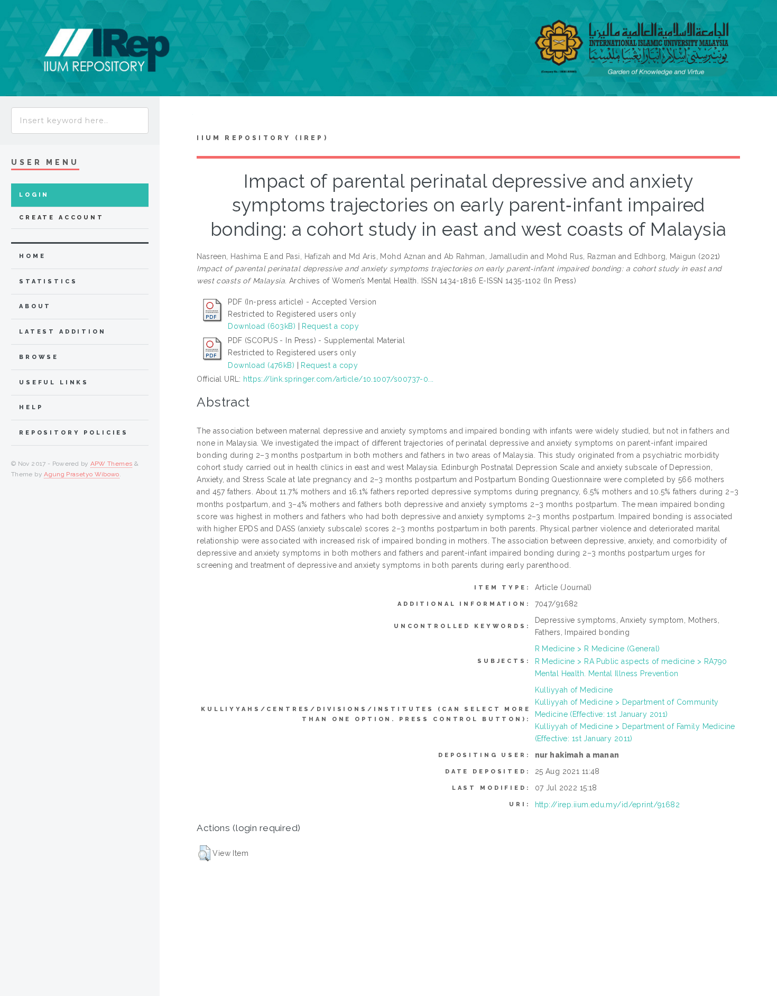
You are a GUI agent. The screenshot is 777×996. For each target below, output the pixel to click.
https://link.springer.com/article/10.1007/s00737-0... (338, 379)
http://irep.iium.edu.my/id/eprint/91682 (607, 804)
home (32, 256)
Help (31, 407)
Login (34, 194)
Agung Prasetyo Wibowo (81, 474)
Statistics (48, 281)
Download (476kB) (261, 365)
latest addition (62, 331)
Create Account (61, 217)
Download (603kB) (261, 326)
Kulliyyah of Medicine (574, 690)
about (35, 306)
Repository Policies (73, 432)
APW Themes (111, 463)
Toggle (176, 117)
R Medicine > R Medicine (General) (597, 648)
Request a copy (330, 326)
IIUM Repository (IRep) (262, 138)
